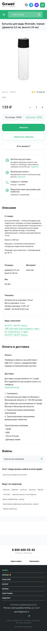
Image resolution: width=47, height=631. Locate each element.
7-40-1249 (6, 494)
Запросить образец (23, 137)
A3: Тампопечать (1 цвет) (16, 332)
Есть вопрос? (23, 146)
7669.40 (40, 490)
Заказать (23, 127)
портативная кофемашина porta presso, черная (20, 504)
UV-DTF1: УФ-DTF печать (16, 325)
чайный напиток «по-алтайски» (24, 494)
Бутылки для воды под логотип (15, 475)
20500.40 (14, 490)
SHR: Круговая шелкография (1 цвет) (22, 329)
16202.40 (6, 490)
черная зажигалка (10, 509)
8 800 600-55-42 (12, 387)
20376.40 (32, 490)
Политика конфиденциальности (23, 605)
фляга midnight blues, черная (13, 499)
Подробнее (34, 167)
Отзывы (40, 92)
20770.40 (23, 490)
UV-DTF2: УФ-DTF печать (16, 335)
